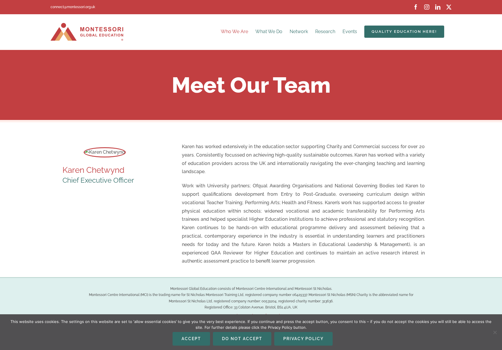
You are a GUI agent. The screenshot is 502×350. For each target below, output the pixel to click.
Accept (191, 338)
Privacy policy (303, 338)
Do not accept (242, 338)
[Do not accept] (495, 332)
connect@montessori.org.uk (73, 7)
